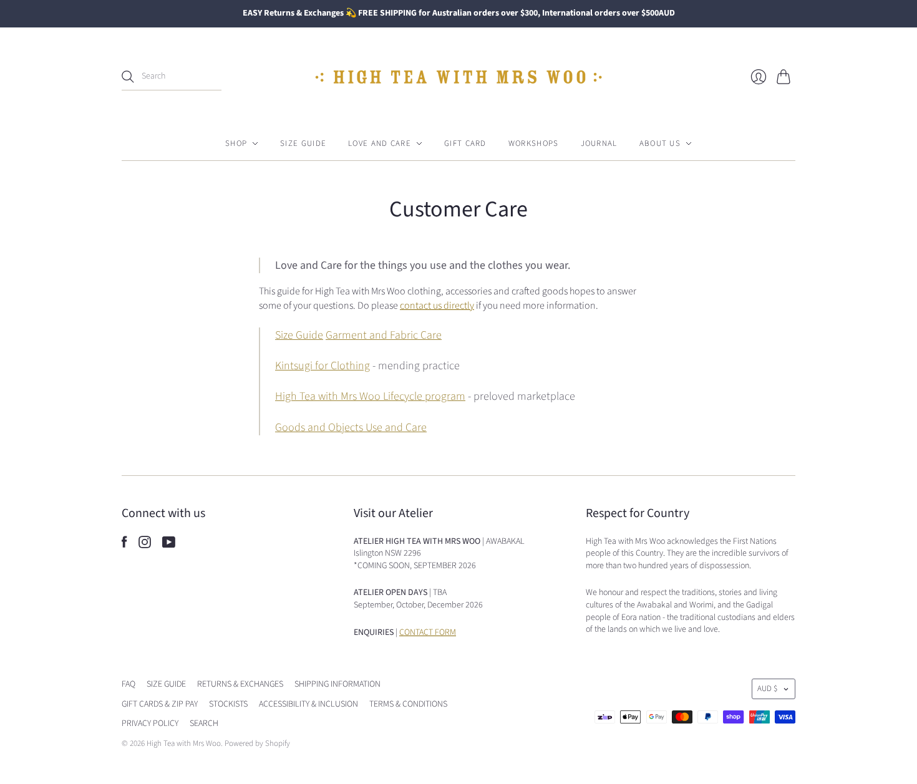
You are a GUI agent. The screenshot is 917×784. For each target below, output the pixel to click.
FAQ (128, 684)
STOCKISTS (228, 704)
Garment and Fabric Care (384, 335)
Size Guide (299, 335)
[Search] (128, 76)
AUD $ (767, 688)
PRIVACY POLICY (150, 723)
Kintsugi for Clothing (322, 366)
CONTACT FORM (427, 632)
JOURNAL (599, 143)
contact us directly (437, 305)
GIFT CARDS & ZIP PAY (160, 704)
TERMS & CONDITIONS (408, 704)
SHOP (236, 143)
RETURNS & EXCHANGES (240, 684)
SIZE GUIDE (303, 143)
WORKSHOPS (533, 143)
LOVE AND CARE (379, 143)
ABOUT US (660, 143)
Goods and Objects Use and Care (351, 427)
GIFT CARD (465, 143)
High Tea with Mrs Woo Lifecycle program (370, 396)
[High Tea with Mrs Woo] (458, 77)
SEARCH (204, 723)
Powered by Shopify (257, 743)
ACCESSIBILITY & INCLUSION (308, 704)
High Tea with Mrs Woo (184, 743)
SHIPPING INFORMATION (337, 684)
